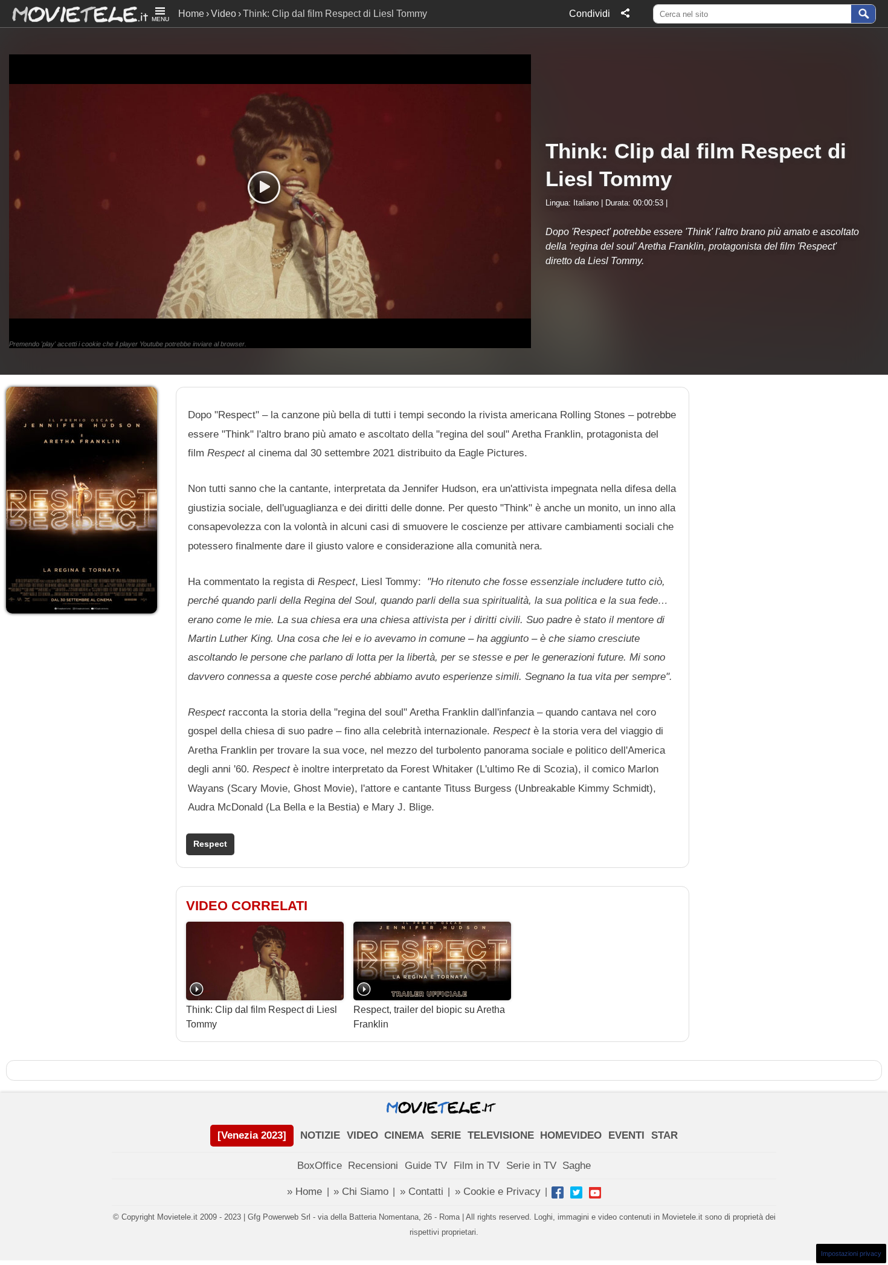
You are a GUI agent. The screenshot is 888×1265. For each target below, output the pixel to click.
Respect (210, 844)
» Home (304, 1191)
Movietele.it (74, 13)
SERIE (446, 1135)
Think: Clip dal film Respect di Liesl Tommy (261, 1017)
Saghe (576, 1165)
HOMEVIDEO (571, 1135)
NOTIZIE (320, 1135)
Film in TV (477, 1165)
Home (191, 13)
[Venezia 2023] (251, 1135)
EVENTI (626, 1135)
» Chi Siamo (360, 1191)
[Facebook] (558, 1192)
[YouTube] (595, 1192)
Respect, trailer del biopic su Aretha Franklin (429, 1017)
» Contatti (421, 1191)
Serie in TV (531, 1165)
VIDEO (362, 1135)
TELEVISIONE (501, 1135)
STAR (664, 1135)
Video (223, 13)
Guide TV (426, 1165)
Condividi (589, 13)
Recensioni (373, 1165)
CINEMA (404, 1135)
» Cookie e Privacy (498, 1191)
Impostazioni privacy (851, 1253)
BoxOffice (319, 1165)
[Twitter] (576, 1192)
